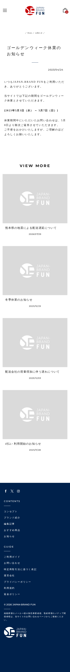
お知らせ (39, 33)
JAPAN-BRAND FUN (24, 604)
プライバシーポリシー (17, 582)
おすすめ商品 (12, 530)
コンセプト (11, 511)
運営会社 (9, 575)
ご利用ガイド (12, 557)
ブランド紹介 (12, 517)
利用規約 (9, 588)
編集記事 (9, 524)
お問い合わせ (12, 563)
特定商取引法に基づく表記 (20, 569)
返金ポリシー (12, 594)
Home (30, 33)
